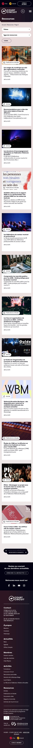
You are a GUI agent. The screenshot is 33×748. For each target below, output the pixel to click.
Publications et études (10, 693)
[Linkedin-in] (14, 585)
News (5, 642)
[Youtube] (19, 585)
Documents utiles (9, 696)
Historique (7, 634)
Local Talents (7, 680)
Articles (6, 691)
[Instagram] (24, 585)
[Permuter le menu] (30, 11)
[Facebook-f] (9, 585)
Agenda (6, 644)
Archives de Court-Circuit (11, 702)
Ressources (10, 25)
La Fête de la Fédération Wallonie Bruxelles (16, 683)
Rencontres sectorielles (10, 674)
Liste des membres (9, 658)
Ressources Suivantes (16, 552)
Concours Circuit (9, 672)
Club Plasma (7, 661)
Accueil (4, 25)
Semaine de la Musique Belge (12, 677)
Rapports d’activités (9, 699)
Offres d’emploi (8, 647)
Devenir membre (8, 655)
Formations (7, 669)
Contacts (6, 631)
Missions (6, 628)
